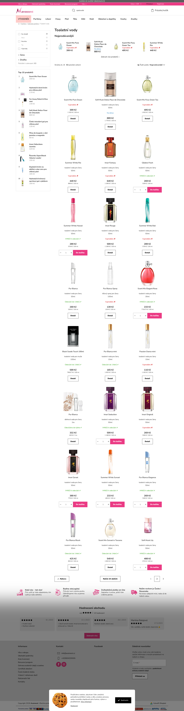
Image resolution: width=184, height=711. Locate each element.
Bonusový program (71, 4)
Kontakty (21, 682)
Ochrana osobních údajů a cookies (31, 665)
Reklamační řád (24, 678)
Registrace (160, 4)
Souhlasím (124, 700)
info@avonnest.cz (68, 653)
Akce (34, 38)
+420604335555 (68, 658)
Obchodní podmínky (38, 4)
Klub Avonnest (55, 4)
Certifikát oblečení (25, 669)
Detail (73, 118)
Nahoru (63, 579)
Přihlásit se (140, 676)
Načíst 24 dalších (110, 579)
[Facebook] (58, 664)
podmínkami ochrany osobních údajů (146, 669)
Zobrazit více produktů (109, 57)
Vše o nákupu (22, 4)
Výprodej (34, 49)
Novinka (34, 41)
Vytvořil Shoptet (159, 703)
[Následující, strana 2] (157, 579)
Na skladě (34, 34)
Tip (34, 45)
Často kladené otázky (26, 672)
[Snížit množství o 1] (135, 189)
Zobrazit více (92, 636)
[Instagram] (63, 664)
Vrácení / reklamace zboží (27, 675)
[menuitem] (23, 19)
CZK (137, 4)
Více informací (86, 702)
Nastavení (74, 706)
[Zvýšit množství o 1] (145, 189)
